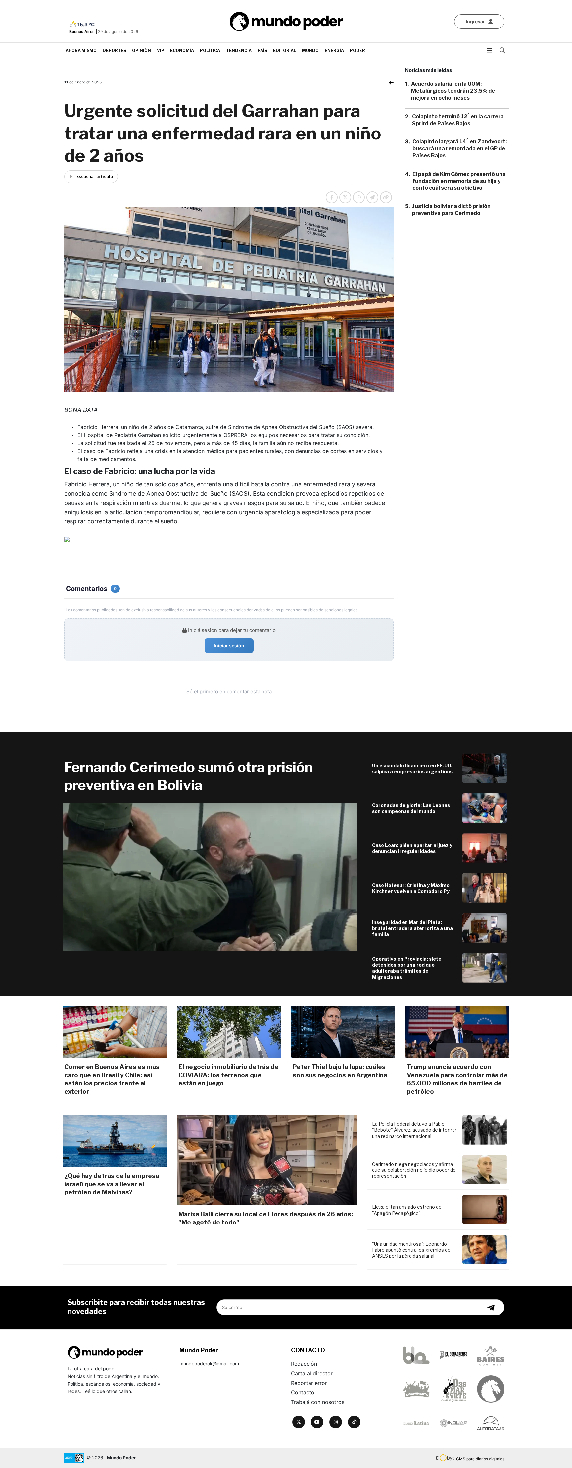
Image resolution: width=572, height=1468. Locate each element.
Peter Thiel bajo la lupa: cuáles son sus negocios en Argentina (340, 1071)
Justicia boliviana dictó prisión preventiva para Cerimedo (451, 209)
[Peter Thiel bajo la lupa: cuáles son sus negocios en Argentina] (343, 1032)
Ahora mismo (81, 50)
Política (210, 50)
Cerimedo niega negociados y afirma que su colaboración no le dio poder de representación (414, 1170)
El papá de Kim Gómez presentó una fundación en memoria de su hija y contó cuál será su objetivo (459, 181)
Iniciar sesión (229, 645)
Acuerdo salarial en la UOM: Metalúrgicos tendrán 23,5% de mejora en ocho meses (453, 91)
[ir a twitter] (298, 1422)
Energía (334, 50)
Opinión (141, 50)
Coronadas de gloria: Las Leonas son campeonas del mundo (411, 808)
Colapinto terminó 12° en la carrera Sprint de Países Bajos (458, 119)
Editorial (284, 50)
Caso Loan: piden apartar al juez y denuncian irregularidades (412, 848)
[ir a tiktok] (354, 1422)
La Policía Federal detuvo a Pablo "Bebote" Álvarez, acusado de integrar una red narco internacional (414, 1130)
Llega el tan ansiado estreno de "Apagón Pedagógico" (407, 1210)
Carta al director (312, 1373)
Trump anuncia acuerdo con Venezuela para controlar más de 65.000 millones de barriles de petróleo (457, 1079)
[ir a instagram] (335, 1422)
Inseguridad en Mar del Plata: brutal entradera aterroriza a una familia (412, 928)
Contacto (302, 1392)
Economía (182, 50)
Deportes (114, 50)
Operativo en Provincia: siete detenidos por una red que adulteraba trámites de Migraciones (406, 968)
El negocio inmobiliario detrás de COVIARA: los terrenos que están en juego (228, 1075)
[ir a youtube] (317, 1422)
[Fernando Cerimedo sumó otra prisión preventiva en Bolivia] (210, 877)
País (262, 50)
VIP (160, 50)
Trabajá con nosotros (317, 1402)
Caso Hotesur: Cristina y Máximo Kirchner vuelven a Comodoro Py (411, 888)
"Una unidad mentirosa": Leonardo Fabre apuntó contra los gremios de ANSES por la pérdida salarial (411, 1250)
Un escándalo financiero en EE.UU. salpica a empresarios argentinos (412, 768)
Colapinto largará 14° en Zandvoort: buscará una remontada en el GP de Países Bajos (459, 148)
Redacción (304, 1363)
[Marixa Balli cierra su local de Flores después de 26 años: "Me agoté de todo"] (267, 1160)
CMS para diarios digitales (480, 1458)
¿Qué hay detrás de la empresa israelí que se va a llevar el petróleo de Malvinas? (111, 1184)
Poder (357, 50)
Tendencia (239, 50)
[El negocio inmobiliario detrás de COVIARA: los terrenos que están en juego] (229, 1032)
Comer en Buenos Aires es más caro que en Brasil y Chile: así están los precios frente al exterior (112, 1079)
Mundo (310, 50)
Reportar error (309, 1383)
